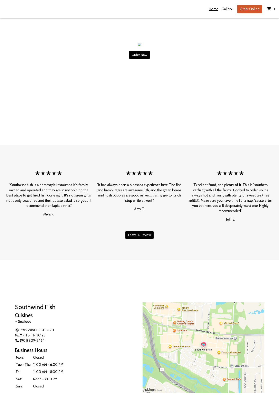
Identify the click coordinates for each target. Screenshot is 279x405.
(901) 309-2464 (32, 340)
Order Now (139, 55)
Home (213, 9)
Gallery (227, 9)
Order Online (249, 9)
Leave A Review (139, 235)
